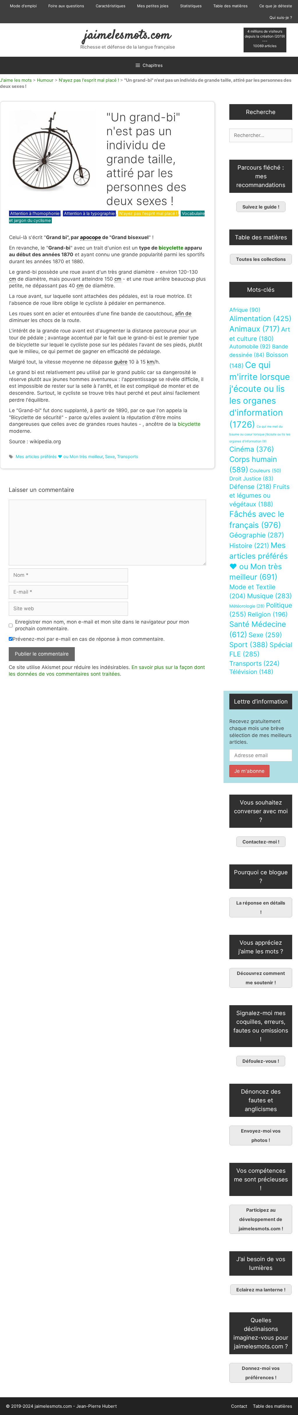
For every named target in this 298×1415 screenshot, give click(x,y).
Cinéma (251, 449)
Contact (239, 1406)
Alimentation (260, 318)
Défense (250, 486)
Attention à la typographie (89, 213)
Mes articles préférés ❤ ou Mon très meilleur (59, 456)
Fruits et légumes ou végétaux (259, 495)
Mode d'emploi (23, 5)
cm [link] (12, 279)
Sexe (110, 456)
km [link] (150, 362)
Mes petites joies (152, 5)
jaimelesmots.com (127, 35)
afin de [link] (183, 313)
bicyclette (171, 248)
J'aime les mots (16, 80)
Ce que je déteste (275, 5)
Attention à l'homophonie (34, 213)
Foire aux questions (66, 5)
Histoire (249, 545)
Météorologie (247, 606)
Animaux (254, 328)
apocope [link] (90, 237)
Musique (269, 596)
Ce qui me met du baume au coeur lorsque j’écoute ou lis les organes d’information (259, 434)
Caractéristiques (110, 5)
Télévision (251, 671)
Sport (248, 644)
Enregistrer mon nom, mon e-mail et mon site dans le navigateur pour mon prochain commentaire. (102, 625)
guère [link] (120, 362)
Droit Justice (251, 478)
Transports (127, 456)
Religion (268, 614)
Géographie (256, 535)
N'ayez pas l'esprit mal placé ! (89, 80)
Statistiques (191, 5)
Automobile (250, 346)
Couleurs (265, 471)
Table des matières (230, 5)
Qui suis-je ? (280, 17)
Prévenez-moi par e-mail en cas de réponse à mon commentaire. (89, 639)
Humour (45, 80)
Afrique (244, 310)
